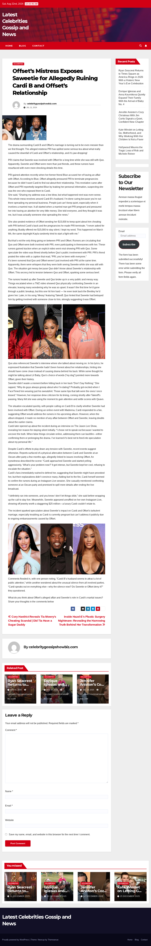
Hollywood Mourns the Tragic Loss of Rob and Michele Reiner (131, 150)
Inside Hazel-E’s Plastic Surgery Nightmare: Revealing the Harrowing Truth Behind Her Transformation (81, 620)
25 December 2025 (130, 896)
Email (9, 805)
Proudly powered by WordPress (16, 940)
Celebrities (18, 64)
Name (9, 791)
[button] (140, 45)
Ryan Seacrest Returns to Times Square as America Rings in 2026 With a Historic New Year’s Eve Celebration (131, 77)
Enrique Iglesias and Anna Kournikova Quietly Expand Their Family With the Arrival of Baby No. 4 (132, 98)
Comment (11, 730)
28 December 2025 (93, 896)
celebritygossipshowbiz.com (42, 103)
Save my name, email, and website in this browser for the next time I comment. (49, 834)
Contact (38, 45)
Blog (22, 45)
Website (9, 820)
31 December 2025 (20, 896)
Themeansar (53, 940)
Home (9, 45)
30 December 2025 (57, 896)
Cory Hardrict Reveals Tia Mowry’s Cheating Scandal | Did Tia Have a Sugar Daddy (32, 620)
